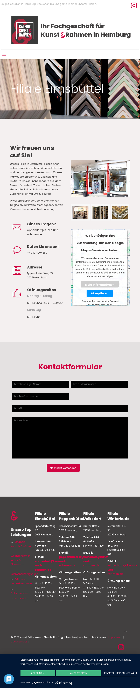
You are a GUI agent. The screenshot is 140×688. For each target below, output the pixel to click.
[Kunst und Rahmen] (70, 30)
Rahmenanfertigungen (24, 574)
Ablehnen (37, 673)
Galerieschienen (20, 593)
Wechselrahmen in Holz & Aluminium (21, 560)
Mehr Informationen (99, 285)
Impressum (115, 637)
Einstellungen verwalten (120, 673)
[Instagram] (134, 7)
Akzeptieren (99, 293)
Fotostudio (21, 598)
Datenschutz (19, 641)
